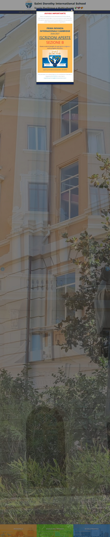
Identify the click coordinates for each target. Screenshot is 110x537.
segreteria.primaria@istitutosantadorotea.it (55, 78)
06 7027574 (54, 76)
